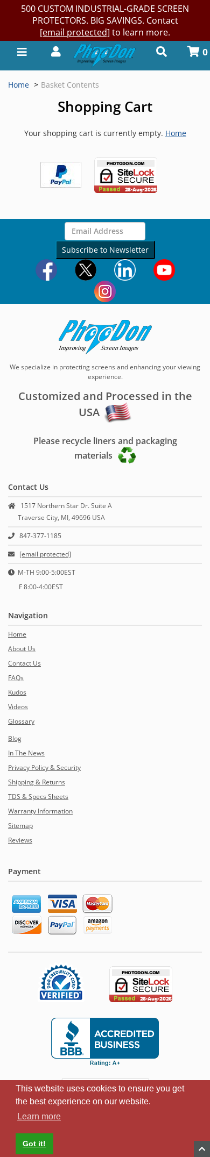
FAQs (16, 677)
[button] (52, 51)
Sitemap (20, 825)
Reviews (20, 840)
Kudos (17, 692)
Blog (15, 738)
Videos (18, 706)
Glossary (21, 721)
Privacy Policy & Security (44, 767)
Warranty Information (40, 811)
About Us (22, 648)
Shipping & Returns (36, 782)
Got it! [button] (34, 1143)
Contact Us (24, 663)
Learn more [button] (39, 1116)
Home (18, 85)
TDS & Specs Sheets (38, 796)
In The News (26, 753)
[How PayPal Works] (60, 174)
